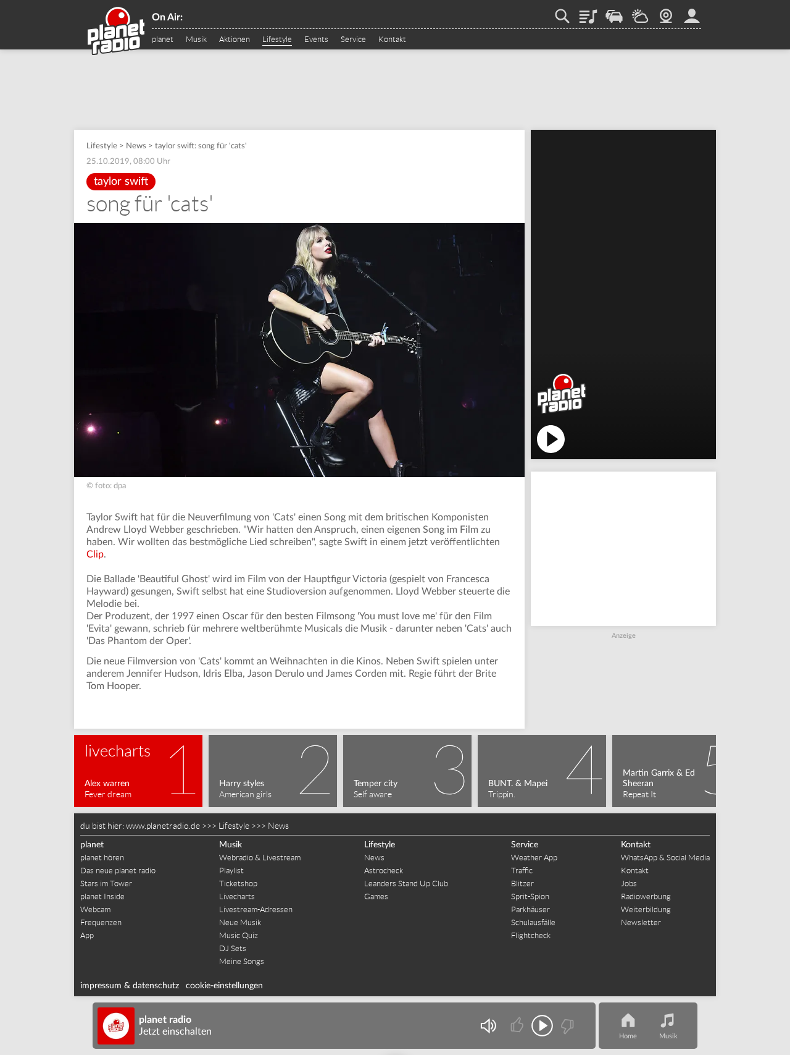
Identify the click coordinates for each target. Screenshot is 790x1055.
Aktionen (234, 39)
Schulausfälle (533, 922)
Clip (95, 554)
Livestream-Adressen (256, 909)
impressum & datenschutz (129, 985)
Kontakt (392, 39)
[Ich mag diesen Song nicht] (566, 1025)
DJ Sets (232, 948)
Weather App (534, 857)
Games (376, 896)
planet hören (102, 857)
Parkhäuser (530, 909)
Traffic (614, 12)
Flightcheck (531, 935)
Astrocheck (383, 870)
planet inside (692, 12)
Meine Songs (241, 961)
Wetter (640, 12)
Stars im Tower (106, 883)
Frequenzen (101, 922)
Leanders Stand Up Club (406, 883)
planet (162, 39)
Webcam (666, 12)
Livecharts (237, 896)
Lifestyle (277, 39)
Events (316, 39)
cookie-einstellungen (224, 985)
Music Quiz (238, 935)
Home (628, 1036)
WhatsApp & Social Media (665, 857)
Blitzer (522, 883)
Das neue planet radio (118, 870)
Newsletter (641, 922)
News (136, 146)
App (87, 935)
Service (353, 39)
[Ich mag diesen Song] (518, 1025)
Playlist (588, 12)
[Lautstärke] (488, 1025)
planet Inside (102, 896)
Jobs (629, 883)
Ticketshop (238, 883)
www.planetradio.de (163, 826)
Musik (196, 39)
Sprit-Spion (530, 896)
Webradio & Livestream (260, 857)
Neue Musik (240, 922)
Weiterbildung (646, 909)
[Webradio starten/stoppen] (542, 1025)
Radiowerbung (646, 896)
